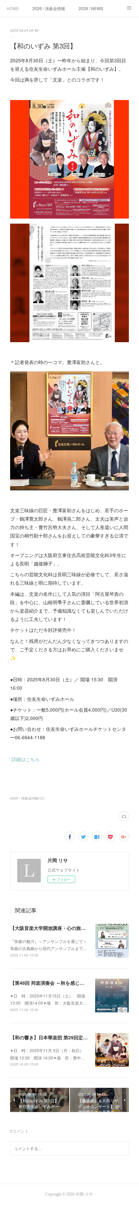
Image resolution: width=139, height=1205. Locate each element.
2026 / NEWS (91, 8)
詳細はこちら (25, 759)
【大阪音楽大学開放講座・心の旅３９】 (52, 927)
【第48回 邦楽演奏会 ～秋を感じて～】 (54, 982)
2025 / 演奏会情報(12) (27, 798)
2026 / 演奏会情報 (48, 8)
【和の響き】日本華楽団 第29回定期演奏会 (56, 1037)
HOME (13, 8)
